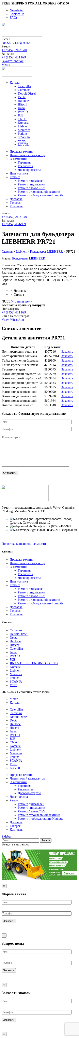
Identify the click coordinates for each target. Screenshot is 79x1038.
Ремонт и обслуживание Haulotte (40, 195)
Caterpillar (24, 86)
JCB (20, 115)
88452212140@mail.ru (16, 42)
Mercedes (24, 130)
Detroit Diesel (27, 93)
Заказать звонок (12, 61)
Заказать (67, 351)
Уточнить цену (21, 301)
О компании (18, 567)
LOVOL (23, 144)
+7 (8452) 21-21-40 (14, 50)
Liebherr (23, 126)
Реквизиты (25, 166)
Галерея (15, 610)
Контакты (16, 614)
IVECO (23, 111)
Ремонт (15, 585)
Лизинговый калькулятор (27, 563)
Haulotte (23, 100)
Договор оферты (29, 169)
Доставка (16, 607)
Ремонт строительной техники (39, 191)
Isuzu (21, 108)
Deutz (22, 97)
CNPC (22, 119)
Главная (7, 251)
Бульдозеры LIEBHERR (46, 251)
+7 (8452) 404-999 (14, 57)
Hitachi (22, 104)
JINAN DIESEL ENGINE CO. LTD (34, 663)
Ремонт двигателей (31, 180)
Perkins (22, 133)
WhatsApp (17, 319)
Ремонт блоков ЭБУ (31, 188)
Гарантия (24, 162)
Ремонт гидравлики (31, 184)
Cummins (24, 90)
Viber (5, 319)
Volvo (22, 141)
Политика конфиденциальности (24, 543)
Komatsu (23, 122)
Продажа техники (22, 559)
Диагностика (19, 581)
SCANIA (24, 137)
